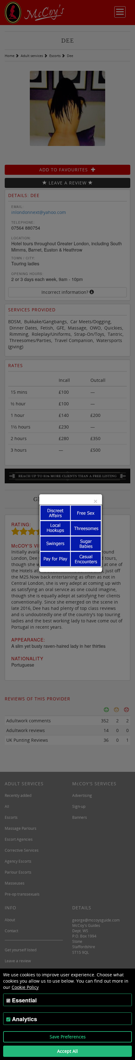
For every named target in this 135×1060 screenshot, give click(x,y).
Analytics (24, 1019)
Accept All (67, 1051)
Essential (24, 1000)
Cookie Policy (25, 987)
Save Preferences (68, 1037)
